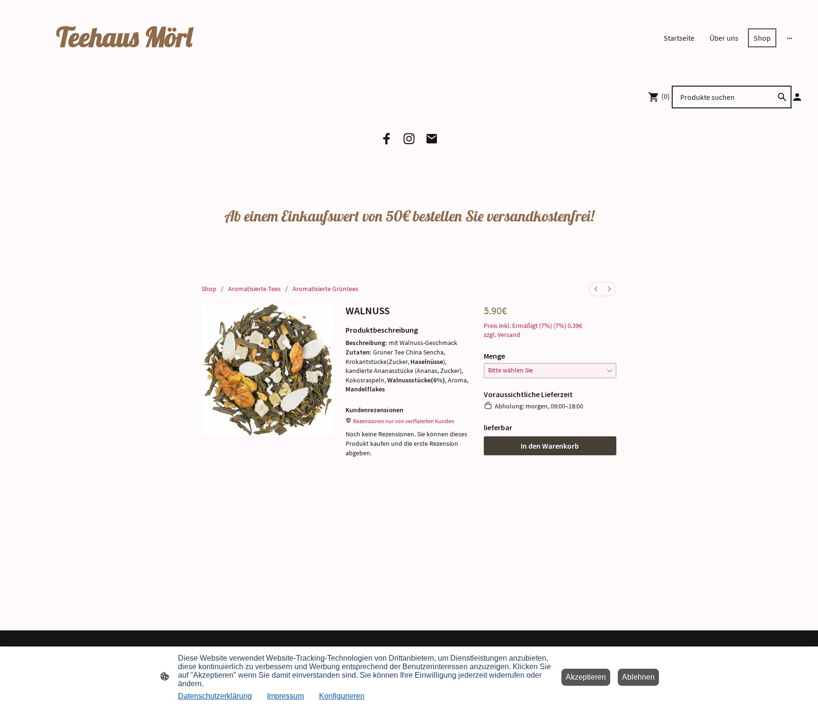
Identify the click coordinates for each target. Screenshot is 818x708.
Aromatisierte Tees (254, 288)
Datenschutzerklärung (215, 696)
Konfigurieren (342, 696)
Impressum (285, 696)
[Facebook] (386, 138)
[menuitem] (596, 289)
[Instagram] (409, 138)
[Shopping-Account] (797, 97)
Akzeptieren (586, 677)
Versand (509, 334)
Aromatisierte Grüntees (325, 288)
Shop (209, 288)
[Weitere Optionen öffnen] (789, 38)
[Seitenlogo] (141, 62)
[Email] (431, 138)
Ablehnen (638, 677)
